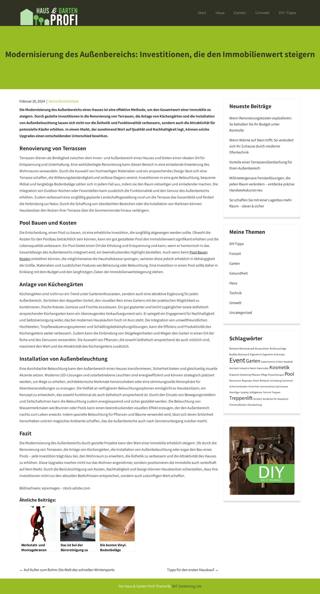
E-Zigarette (254, 354)
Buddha (233, 354)
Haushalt (288, 361)
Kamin (253, 368)
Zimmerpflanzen (238, 404)
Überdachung (254, 404)
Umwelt (262, 13)
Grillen (279, 361)
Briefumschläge (278, 348)
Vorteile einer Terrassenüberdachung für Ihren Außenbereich (260, 165)
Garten (240, 13)
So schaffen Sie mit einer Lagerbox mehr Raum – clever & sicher (260, 203)
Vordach (257, 398)
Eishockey (279, 354)
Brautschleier (262, 348)
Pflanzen (255, 374)
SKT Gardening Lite (186, 586)
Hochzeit (234, 368)
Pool (289, 373)
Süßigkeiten (255, 392)
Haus (220, 13)
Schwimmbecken (238, 386)
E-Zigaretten (266, 354)
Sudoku (245, 392)
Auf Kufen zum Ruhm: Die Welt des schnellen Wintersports (67, 569)
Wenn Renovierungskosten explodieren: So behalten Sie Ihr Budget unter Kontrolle (260, 124)
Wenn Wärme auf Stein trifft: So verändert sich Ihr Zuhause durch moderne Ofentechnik (261, 146)
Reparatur (247, 380)
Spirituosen (282, 386)
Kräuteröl (234, 374)
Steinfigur (234, 392)
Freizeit (235, 253)
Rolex (256, 380)
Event (237, 360)
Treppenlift (241, 398)
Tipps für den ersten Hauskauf (193, 569)
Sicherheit (253, 386)
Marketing (245, 374)
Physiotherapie (276, 374)
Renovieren (235, 380)
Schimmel (287, 380)
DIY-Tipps (287, 13)
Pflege (264, 374)
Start (202, 13)
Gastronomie (268, 361)
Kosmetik (279, 367)
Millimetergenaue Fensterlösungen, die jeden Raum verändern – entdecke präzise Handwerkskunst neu (261, 184)
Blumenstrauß (246, 348)
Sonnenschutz (267, 386)
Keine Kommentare (64, 101)
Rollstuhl (264, 380)
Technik (235, 292)
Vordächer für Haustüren (275, 398)
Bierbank (234, 348)
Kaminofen (263, 368)
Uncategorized (240, 312)
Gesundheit (238, 273)
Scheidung (275, 380)
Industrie (244, 368)
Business (242, 354)
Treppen (276, 392)
